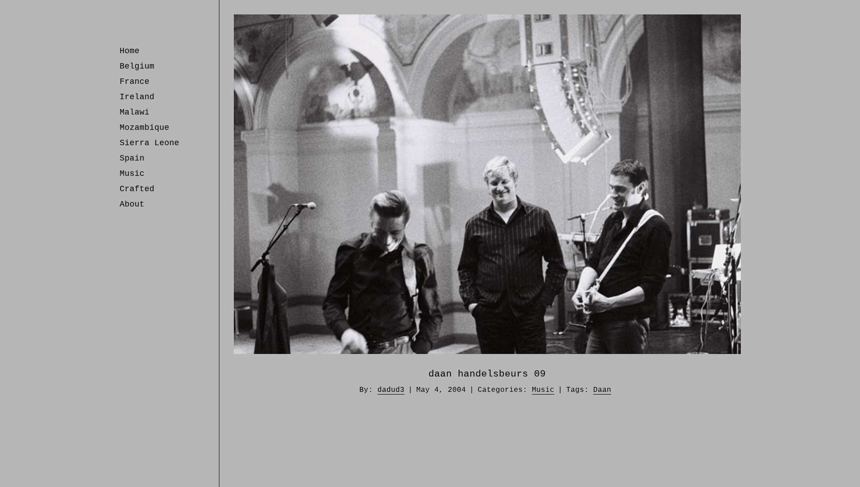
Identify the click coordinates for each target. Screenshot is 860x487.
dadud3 (390, 390)
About (132, 204)
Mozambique (144, 127)
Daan (602, 390)
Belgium (137, 66)
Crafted (137, 188)
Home (129, 50)
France (134, 81)
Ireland (137, 96)
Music (132, 173)
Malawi (134, 112)
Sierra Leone (149, 142)
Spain (132, 158)
